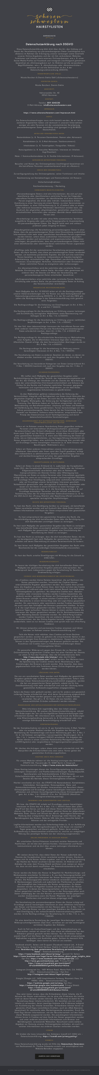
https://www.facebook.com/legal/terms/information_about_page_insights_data (52, 956)
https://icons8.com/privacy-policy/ (60, 1037)
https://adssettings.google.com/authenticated (42, 986)
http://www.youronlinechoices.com (42, 961)
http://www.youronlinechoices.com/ (32, 660)
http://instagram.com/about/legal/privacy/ (49, 974)
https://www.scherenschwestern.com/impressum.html (49, 113)
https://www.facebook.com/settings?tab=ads (52, 959)
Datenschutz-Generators (72, 1044)
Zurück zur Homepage (49, 1056)
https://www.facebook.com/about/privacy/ (40, 954)
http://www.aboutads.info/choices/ (41, 657)
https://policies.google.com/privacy (44, 983)
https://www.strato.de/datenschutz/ (60, 765)
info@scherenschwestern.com (57, 105)
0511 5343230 (53, 103)
